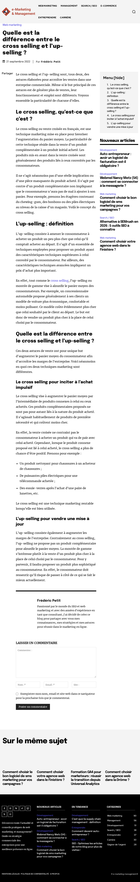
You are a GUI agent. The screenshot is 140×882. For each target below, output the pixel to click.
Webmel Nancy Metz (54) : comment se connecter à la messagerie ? (119, 181)
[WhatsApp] (5, 108)
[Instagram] (10, 808)
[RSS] (16, 808)
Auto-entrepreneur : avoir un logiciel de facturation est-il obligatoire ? (52, 822)
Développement (108, 150)
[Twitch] (28, 808)
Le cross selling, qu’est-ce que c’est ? (119, 86)
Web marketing (12, 25)
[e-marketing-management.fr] (19, 11)
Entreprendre (78, 827)
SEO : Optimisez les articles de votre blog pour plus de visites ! (87, 846)
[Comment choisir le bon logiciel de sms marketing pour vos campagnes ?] (19, 758)
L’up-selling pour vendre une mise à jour (120, 125)
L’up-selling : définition (116, 94)
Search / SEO (107, 217)
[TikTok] (22, 808)
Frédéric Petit (51, 61)
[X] (5, 91)
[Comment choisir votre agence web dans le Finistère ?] (53, 758)
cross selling (60, 280)
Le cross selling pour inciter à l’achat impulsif (121, 117)
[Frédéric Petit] (24, 614)
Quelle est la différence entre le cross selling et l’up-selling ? (118, 106)
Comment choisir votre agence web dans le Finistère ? (117, 245)
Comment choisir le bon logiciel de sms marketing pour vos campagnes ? (51, 853)
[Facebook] (5, 82)
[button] (133, 11)
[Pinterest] (5, 99)
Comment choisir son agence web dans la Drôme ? (118, 776)
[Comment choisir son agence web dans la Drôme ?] (121, 758)
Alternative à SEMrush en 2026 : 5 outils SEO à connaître (119, 225)
